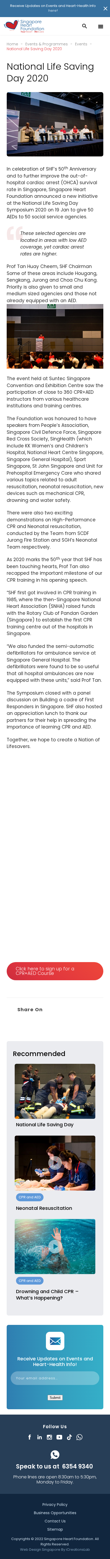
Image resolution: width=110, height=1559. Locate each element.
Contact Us (55, 1521)
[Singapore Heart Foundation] (24, 26)
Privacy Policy (55, 1504)
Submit (55, 1398)
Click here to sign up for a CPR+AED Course (45, 971)
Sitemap (55, 1529)
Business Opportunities (55, 1512)
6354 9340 (77, 1466)
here (52, 10)
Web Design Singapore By (55, 1549)
